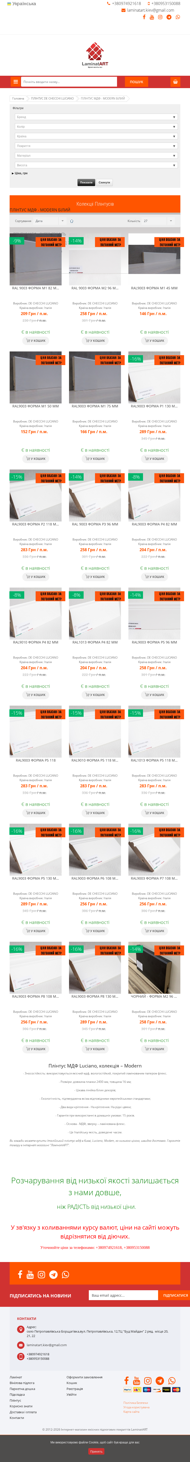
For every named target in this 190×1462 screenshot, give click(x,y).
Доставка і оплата (23, 1412)
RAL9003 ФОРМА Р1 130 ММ (154, 406)
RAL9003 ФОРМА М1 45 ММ (154, 288)
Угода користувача (136, 1407)
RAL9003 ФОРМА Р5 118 (36, 760)
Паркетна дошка (22, 1389)
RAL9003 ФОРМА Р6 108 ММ (95, 878)
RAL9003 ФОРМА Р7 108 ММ (154, 878)
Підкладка (17, 1394)
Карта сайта (131, 1412)
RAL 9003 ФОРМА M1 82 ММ (36, 288)
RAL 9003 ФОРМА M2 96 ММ (95, 288)
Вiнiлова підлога (22, 1383)
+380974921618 (126, 3)
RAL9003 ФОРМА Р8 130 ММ (95, 996)
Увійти (71, 1394)
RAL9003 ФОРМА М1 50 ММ (35, 406)
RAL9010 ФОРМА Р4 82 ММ (35, 642)
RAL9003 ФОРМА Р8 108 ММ (35, 996)
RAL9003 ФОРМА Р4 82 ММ (154, 524)
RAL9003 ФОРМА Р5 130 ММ (35, 878)
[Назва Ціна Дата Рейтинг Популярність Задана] (49, 221)
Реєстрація (75, 1389)
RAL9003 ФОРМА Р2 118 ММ (35, 524)
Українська (23, 3)
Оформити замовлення (84, 1377)
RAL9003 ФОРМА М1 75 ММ (95, 406)
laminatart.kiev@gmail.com (150, 10)
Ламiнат (16, 1377)
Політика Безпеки (135, 1403)
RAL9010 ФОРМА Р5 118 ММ (95, 760)
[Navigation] (16, 82)
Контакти (17, 1417)
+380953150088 (165, 3)
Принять (96, 1451)
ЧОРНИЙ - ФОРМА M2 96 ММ (156, 996)
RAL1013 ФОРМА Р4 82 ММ (95, 642)
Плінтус (15, 1400)
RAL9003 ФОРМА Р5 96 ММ (154, 642)
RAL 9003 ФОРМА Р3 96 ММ (95, 524)
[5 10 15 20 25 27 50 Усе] (157, 221)
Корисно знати (21, 1406)
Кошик (72, 1383)
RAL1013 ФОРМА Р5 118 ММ (154, 760)
